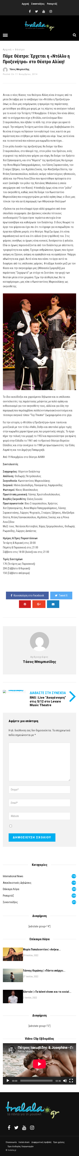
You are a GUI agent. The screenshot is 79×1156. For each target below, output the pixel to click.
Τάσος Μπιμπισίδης (19, 69)
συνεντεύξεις (10, 902)
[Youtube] (43, 11)
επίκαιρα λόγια (11, 889)
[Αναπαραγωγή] (8, 1081)
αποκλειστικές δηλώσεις (17, 882)
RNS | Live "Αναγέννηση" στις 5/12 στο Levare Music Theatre (48, 701)
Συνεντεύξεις (37, 3)
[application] (39, 1064)
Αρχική (25, 3)
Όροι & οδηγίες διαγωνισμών (21, 1146)
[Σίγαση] (65, 1081)
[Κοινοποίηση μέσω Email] (53, 604)
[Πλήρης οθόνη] (71, 1081)
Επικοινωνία (11, 1142)
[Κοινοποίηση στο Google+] (38, 604)
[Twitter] (16, 1127)
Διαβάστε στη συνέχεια (48, 693)
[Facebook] (9, 1127)
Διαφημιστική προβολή (41, 1142)
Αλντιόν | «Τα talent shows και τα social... (47, 991)
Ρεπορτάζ (52, 3)
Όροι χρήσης (59, 1142)
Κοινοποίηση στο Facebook (29, 595)
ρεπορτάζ (8, 895)
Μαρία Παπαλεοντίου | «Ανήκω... (42, 949)
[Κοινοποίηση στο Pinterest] (25, 604)
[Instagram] (50, 11)
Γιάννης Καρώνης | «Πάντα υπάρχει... (44, 970)
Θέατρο (20, 49)
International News (13, 876)
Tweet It (63, 595)
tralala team (24, 1142)
